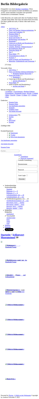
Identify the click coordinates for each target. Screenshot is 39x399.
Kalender (12, 108)
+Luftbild (35, 93)
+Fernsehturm (9, 93)
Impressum (14, 133)
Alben (3, 27)
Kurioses (11, 57)
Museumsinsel (8, 237)
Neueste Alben (13, 104)
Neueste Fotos (13, 102)
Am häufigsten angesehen (17, 106)
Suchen (11, 117)
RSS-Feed (12, 120)
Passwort (21, 170)
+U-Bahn (24, 95)
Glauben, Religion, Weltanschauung (20, 47)
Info (10, 118)
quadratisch (10, 214)
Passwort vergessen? (27, 158)
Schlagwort (18, 234)
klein (8, 220)
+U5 (29, 95)
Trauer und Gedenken (16, 32)
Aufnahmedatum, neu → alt (15, 195)
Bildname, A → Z (12, 191)
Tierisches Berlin (14, 50)
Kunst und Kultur (14, 37)
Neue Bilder (12, 54)
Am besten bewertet (15, 111)
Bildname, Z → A (12, 193)
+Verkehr (34, 95)
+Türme (18, 95)
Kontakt (11, 122)
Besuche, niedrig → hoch (14, 208)
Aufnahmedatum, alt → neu (15, 197)
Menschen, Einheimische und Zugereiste (21, 61)
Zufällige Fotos (13, 109)
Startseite (6, 234)
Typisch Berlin (13, 36)
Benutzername (22, 164)
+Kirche (29, 93)
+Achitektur (8, 91)
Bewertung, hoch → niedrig (15, 202)
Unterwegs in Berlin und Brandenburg (21, 43)
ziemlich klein (10, 218)
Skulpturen (16, 77)
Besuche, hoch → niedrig (14, 206)
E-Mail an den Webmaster (23, 395)
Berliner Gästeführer (22, 9)
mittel (8, 221)
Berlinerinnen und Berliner (17, 39)
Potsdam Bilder (13, 34)
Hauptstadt (12, 41)
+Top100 (12, 95)
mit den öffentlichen (19, 81)
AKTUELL (12, 28)
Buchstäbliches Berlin (16, 48)
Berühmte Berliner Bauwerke (22, 73)
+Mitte (7, 95)
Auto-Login (22, 175)
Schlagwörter (13, 115)
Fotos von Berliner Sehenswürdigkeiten (21, 30)
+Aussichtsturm (18, 91)
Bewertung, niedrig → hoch (15, 204)
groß (7, 223)
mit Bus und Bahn (18, 86)
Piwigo (11, 395)
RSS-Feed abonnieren (18, 137)
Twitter (13, 135)
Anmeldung (18, 155)
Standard (9, 189)
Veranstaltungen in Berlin (17, 56)
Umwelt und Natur (15, 45)
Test (10, 52)
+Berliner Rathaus (29, 91)
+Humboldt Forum (20, 93)
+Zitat (7, 97)
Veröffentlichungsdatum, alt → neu (17, 201)
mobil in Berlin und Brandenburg (19, 59)
